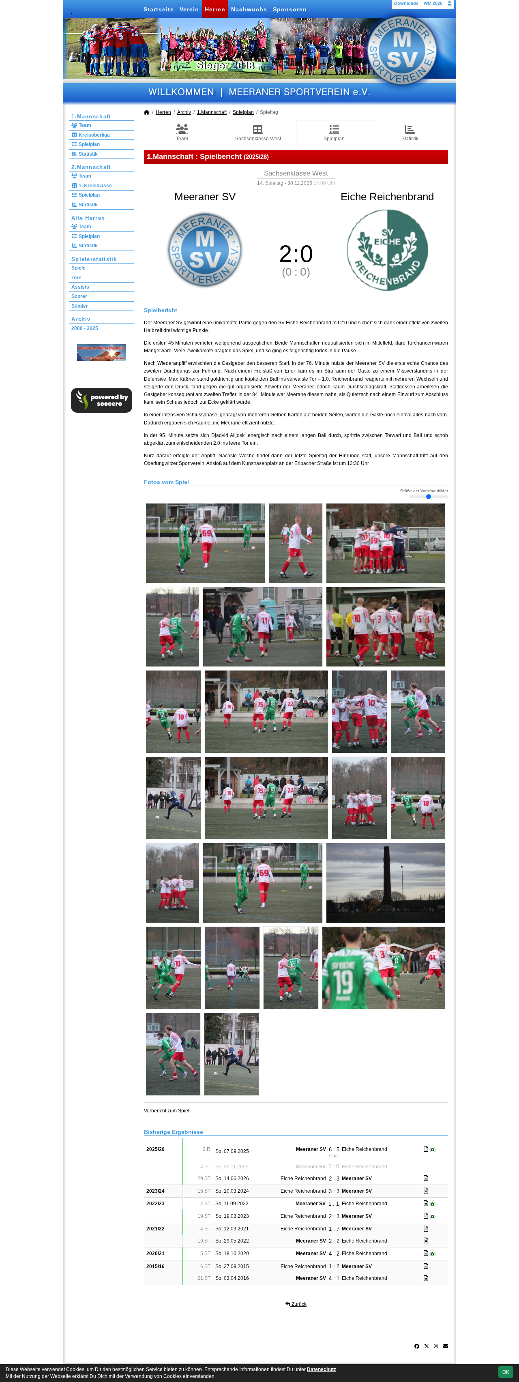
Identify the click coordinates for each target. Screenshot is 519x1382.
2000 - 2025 (84, 328)
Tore (76, 278)
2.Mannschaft (91, 167)
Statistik (87, 154)
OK (505, 1372)
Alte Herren (88, 218)
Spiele (78, 268)
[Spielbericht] (426, 1149)
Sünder (79, 306)
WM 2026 (433, 3)
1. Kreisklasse (94, 186)
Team (84, 125)
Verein (189, 9)
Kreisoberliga (93, 135)
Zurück (298, 1304)
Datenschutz (321, 1369)
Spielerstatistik (94, 259)
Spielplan (88, 144)
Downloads (406, 3)
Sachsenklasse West (258, 138)
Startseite (159, 9)
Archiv (81, 319)
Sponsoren (290, 9)
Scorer (79, 296)
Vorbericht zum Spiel (166, 1111)
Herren (215, 9)
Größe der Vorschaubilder (424, 491)
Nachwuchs (249, 9)
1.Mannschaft (91, 117)
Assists (80, 287)
